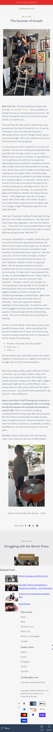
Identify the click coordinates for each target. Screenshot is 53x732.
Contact (24, 641)
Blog (23, 621)
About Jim (25, 631)
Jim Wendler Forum (19, 109)
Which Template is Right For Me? (33, 576)
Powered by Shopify (28, 696)
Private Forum (27, 626)
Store (23, 617)
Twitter (24, 666)
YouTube (24, 671)
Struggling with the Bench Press (26, 546)
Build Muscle (24, 603)
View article (26, 557)
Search (24, 652)
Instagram (25, 661)
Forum (24, 657)
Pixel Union (38, 693)
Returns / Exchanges (30, 636)
